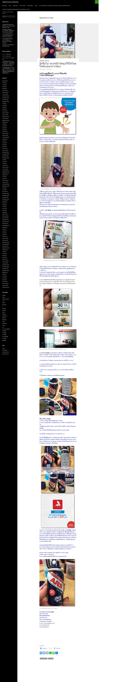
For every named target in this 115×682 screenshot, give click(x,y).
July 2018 (4, 206)
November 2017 (5, 221)
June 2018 (4, 208)
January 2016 (5, 262)
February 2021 (5, 180)
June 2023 (4, 142)
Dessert (3, 295)
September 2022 (5, 157)
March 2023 (4, 148)
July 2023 (4, 141)
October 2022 (5, 156)
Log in (3, 348)
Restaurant (4, 315)
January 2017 (5, 240)
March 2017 (4, 236)
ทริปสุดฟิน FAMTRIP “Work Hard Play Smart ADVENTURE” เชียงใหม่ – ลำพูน (8, 26)
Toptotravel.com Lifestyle (10, 2)
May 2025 (4, 107)
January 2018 (5, 217)
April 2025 (4, 109)
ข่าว (3, 327)
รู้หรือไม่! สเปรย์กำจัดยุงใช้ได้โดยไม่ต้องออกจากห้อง (57, 65)
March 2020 (4, 191)
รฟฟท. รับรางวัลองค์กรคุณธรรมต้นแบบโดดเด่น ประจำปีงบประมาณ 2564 (15, 9)
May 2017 (4, 232)
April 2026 (4, 88)
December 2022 (5, 152)
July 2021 (4, 176)
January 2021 (5, 182)
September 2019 (5, 199)
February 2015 (5, 283)
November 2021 (5, 171)
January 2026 (5, 94)
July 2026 (4, 82)
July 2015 (4, 274)
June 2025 (4, 105)
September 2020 (5, 186)
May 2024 (4, 127)
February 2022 (5, 167)
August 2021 (5, 174)
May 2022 (4, 163)
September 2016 (5, 247)
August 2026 (5, 80)
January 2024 (5, 135)
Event (3, 297)
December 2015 (5, 264)
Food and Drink (5, 299)
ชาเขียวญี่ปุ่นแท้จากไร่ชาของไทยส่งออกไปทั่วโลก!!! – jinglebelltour (8, 69)
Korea (3, 312)
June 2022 (4, 161)
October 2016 (5, 246)
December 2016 (5, 242)
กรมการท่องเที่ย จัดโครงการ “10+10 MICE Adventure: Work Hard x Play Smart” (8, 35)
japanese (41, 60)
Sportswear (4, 323)
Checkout (15, 5)
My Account (22, 5)
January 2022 (5, 169)
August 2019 (5, 201)
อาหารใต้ (4, 338)
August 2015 (5, 272)
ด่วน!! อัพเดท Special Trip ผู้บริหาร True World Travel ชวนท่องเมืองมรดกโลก (54, 5)
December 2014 (5, 287)
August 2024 (5, 122)
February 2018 (5, 216)
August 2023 (5, 139)
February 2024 (5, 133)
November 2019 (5, 195)
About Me (4, 5)
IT (2, 306)
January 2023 (5, 150)
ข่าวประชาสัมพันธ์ (6, 329)
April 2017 (4, 234)
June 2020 (4, 187)
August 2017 (5, 227)
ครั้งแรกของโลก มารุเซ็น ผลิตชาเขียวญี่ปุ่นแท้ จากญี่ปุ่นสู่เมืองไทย (8, 71)
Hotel (3, 302)
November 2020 (5, 184)
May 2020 (4, 189)
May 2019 (4, 202)
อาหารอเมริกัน (5, 336)
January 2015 (5, 285)
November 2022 (5, 154)
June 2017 (4, 231)
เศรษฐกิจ (4, 340)
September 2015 (5, 270)
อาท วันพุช (51, 658)
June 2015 (4, 276)
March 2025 (4, 110)
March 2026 (4, 90)
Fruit (3, 300)
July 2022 (4, 159)
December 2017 (5, 219)
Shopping (4, 319)
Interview (4, 304)
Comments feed (5, 352)
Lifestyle (47, 60)
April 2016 (4, 257)
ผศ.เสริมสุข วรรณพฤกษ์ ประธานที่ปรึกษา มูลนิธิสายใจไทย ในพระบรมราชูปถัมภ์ (8, 31)
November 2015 (5, 266)
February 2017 (5, 238)
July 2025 (4, 103)
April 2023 (4, 146)
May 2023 (4, 144)
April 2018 (4, 212)
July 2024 (4, 124)
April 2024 (4, 129)
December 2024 (5, 116)
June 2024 (4, 126)
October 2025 (5, 99)
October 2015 (5, 268)
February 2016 (5, 261)
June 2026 (4, 84)
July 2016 (4, 251)
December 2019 (5, 193)
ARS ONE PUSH (44, 658)
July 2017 (4, 229)
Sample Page (30, 5)
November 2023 (5, 137)
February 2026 (5, 92)
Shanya (50, 69)
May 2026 (4, 86)
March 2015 (4, 281)
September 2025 (5, 101)
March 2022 (4, 165)
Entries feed (4, 350)
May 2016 (4, 255)
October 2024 (5, 118)
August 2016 (5, 249)
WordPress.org (5, 353)
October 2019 (5, 197)
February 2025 (5, 112)
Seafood (4, 317)
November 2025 (5, 97)
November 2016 (5, 244)
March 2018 (4, 214)
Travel (3, 325)
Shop (36, 5)
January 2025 (5, 114)
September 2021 (5, 172)
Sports (3, 321)
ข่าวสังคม (4, 331)
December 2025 (5, 95)
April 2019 (4, 204)
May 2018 (4, 210)
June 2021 (4, 178)
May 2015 (4, 277)
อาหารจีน (4, 334)
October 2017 (5, 223)
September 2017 (5, 225)
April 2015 (4, 279)
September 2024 (5, 120)
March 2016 (4, 259)
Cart (10, 5)
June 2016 (4, 253)
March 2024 (4, 131)
